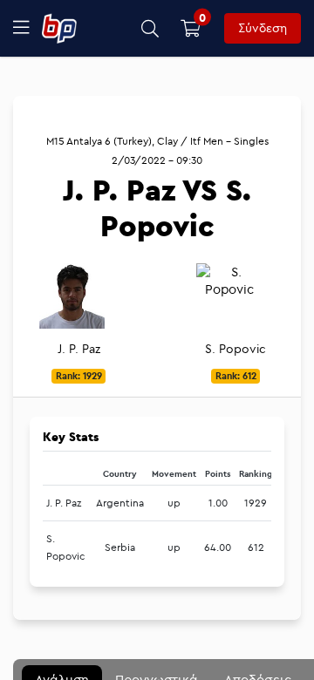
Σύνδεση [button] (262, 28)
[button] (150, 28)
